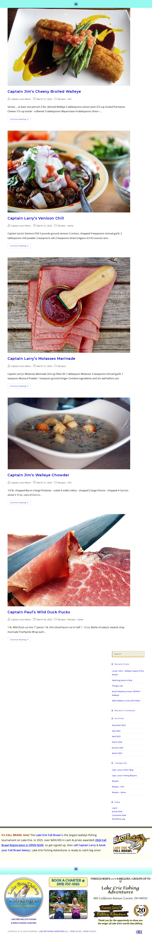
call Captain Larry (84, 845)
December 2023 (119, 725)
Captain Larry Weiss (21, 99)
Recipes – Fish (118, 786)
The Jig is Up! (117, 685)
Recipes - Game (65, 225)
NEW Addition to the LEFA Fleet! (126, 700)
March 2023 (117, 742)
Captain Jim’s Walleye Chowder (38, 475)
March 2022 (117, 753)
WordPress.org (118, 819)
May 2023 (116, 731)
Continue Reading (20, 118)
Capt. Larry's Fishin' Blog (122, 769)
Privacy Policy (89, 931)
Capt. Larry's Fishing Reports (124, 775)
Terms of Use (75, 931)
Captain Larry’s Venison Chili (36, 218)
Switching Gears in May (122, 680)
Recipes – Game (119, 792)
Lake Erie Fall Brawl (48, 835)
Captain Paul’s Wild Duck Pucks (39, 612)
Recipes (62, 366)
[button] (76, 3)
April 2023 (116, 736)
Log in (114, 808)
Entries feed (117, 811)
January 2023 (117, 747)
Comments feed (119, 815)
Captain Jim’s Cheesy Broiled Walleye (44, 91)
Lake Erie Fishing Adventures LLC (53, 931)
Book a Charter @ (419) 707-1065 (68, 882)
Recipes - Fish (65, 99)
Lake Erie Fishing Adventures (120, 890)
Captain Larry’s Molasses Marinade (41, 358)
